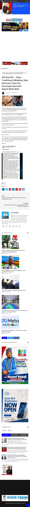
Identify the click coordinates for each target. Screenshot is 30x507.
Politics (9, 430)
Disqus (10, 337)
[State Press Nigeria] (15, 19)
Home (3, 72)
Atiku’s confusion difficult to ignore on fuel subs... (20, 6)
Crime (3, 291)
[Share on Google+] (10, 189)
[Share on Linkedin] (13, 189)
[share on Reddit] (23, 189)
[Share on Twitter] (6, 189)
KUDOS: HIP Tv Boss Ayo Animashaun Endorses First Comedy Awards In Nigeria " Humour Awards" (17, 456)
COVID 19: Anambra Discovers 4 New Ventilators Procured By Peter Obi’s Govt (17, 439)
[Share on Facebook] (3, 189)
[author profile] (3, 94)
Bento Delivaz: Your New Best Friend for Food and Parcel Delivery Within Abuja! (16, 448)
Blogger (4, 337)
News (7, 72)
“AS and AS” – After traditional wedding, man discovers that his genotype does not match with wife (15, 83)
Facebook (16, 337)
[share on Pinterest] (16, 189)
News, (16, 92)
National (4, 430)
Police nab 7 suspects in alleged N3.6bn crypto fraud (14, 290)
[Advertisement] (15, 47)
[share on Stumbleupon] (20, 189)
